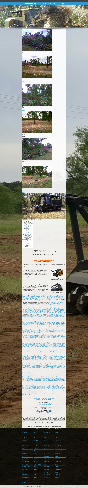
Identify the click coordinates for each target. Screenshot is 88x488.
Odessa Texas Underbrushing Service (36, 377)
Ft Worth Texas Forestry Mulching (44, 316)
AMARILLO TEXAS (36, 434)
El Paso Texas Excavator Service (32, 335)
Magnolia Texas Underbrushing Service (34, 387)
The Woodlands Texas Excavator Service (55, 350)
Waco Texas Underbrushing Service (57, 378)
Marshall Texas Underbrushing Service (45, 387)
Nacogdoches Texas (44, 309)
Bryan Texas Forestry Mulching (29, 320)
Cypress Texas (36, 472)
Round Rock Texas (60, 310)
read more (27, 247)
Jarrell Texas (59, 307)
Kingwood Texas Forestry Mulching (36, 325)
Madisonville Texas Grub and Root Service (52, 365)
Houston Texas (24, 304)
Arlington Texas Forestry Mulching (29, 315)
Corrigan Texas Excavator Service (43, 341)
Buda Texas (35, 458)
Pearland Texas (37, 310)
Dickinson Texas (36, 479)
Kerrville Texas (46, 450)
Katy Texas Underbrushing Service (40, 385)
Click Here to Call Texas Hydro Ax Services (44, 404)
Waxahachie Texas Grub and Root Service (45, 371)
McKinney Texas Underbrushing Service (55, 387)
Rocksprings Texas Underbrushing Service (49, 390)
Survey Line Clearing (31, 300)
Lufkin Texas (52, 308)
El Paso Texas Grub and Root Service (42, 354)
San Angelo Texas (51, 304)
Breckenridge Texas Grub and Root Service (41, 359)
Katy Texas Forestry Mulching (59, 324)
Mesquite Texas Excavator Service (46, 346)
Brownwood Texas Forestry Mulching (48, 320)
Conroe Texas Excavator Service (34, 341)
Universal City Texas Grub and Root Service (33, 371)
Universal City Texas (44, 312)
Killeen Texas (30, 304)
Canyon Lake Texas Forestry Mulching (42, 321)
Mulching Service (24, 479)
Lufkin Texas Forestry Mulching (33, 326)
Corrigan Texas (36, 469)
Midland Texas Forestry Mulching (50, 317)
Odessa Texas (45, 304)
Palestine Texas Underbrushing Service (27, 389)
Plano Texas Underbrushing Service (27, 390)
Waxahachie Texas (51, 312)
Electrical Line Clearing (25, 461)
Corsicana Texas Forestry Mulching (39, 322)
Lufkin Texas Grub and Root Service (42, 365)
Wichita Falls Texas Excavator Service (55, 351)
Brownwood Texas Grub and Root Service (31, 360)
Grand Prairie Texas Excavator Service (27, 343)
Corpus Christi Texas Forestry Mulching (58, 315)
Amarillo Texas (58, 302)
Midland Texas (40, 304)
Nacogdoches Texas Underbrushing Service (34, 388)
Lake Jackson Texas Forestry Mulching (46, 325)
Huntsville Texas (50, 307)
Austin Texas (27, 303)
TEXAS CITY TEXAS (58, 461)
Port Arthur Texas (47, 310)
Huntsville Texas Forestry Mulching (32, 324)
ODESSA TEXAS (46, 479)
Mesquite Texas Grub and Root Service (54, 366)
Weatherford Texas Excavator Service (45, 351)
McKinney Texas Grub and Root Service (43, 366)
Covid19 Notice (24, 450)
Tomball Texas (30, 312)
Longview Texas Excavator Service (29, 345)
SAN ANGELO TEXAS (58, 443)
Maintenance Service (51, 298)
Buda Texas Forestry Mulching (57, 320)
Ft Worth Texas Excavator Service (41, 335)
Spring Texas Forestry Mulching (48, 329)
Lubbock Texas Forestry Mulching (40, 317)
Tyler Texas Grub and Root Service (32, 357)
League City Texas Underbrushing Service (30, 386)
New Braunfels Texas (47, 477)
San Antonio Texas (57, 304)
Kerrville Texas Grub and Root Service (39, 364)
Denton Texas (35, 477)
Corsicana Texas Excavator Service (53, 341)
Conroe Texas (35, 466)
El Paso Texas (49, 303)
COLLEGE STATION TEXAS (37, 464)
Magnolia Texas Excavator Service (58, 345)
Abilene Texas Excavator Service (50, 333)
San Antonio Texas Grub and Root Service (53, 356)
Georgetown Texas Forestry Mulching (45, 323)
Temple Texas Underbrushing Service (27, 378)
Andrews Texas (36, 435)
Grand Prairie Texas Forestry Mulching (55, 323)
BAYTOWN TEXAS (36, 445)
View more (23, 55)
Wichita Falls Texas (57, 477)
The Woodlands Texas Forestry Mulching (34, 331)
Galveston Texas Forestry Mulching (54, 316)
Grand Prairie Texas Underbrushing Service (28, 384)
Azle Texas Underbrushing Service (44, 379)
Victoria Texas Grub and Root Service (42, 357)
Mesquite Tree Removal (59, 298)
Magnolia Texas (46, 466)
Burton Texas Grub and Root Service (52, 360)
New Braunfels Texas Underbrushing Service (57, 388)
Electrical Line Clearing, (30, 297)
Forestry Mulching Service (45, 297)
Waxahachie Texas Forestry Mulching (56, 331)
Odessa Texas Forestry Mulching (59, 317)
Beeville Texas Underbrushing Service (34, 380)
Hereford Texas (44, 307)
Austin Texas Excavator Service (36, 334)
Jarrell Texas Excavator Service (57, 343)
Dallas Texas (44, 303)
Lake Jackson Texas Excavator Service (51, 344)
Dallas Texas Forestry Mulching (26, 316)
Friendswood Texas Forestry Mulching (34, 323)
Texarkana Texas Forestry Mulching (57, 330)
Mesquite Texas (38, 309)
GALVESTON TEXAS (47, 435)
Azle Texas (35, 442)
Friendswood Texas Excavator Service (49, 342)
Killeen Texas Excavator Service (29, 336)
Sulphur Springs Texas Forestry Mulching (36, 330)
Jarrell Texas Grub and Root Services (49, 363)
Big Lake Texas (36, 450)
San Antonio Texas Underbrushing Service (58, 377)
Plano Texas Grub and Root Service (57, 368)
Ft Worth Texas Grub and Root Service (53, 354)
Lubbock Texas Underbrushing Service (56, 376)
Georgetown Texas (32, 307)
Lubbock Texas (34, 304)
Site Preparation (48, 299)
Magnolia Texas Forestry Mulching (53, 326)
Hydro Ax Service (29, 298)
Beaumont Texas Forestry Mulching (48, 315)
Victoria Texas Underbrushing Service (47, 378)
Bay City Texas (36, 443)
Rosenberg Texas (53, 310)
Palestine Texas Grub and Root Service (57, 367)
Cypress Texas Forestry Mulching (48, 322)
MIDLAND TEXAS (46, 472)
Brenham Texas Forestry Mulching (38, 320)
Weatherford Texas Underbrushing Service (58, 393)
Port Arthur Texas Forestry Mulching (32, 328)
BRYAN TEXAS (36, 453)
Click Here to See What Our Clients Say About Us (44, 399)
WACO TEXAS (57, 472)
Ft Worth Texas (54, 303)
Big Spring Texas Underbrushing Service (44, 380)
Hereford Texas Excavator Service (37, 343)
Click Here (27, 226)
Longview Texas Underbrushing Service (41, 386)
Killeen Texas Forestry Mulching (32, 317)
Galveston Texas (59, 303)
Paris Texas (27, 310)
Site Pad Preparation (25, 437)
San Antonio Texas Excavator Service (35, 337)
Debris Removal (48, 296)
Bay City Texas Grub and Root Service (50, 358)
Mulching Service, (25, 299)
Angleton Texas (36, 437)
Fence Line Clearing (37, 297)
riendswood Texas (26, 307)
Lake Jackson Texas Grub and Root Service (51, 364)
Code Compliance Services (26, 448)
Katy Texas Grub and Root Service (29, 364)
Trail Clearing (37, 300)
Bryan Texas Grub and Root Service (52, 359)
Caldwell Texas (36, 461)
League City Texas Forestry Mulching (57, 325)
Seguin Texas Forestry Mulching (40, 329)
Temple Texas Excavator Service (44, 337)
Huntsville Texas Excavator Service (47, 343)
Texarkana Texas (25, 312)
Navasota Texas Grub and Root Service (34, 367)
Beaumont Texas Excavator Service (46, 334)
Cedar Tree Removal (41, 296)
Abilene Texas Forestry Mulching (52, 314)
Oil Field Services (31, 299)
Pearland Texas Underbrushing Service (59, 389)
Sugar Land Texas (46, 311)
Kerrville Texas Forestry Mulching (26, 325)
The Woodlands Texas (37, 312)
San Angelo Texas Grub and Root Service (42, 356)
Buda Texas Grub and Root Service (42, 360)
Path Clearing (37, 299)
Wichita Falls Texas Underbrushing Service (28, 394)
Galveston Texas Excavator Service (51, 335)
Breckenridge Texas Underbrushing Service (56, 380)
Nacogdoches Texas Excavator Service (57, 346)
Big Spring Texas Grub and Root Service (30, 359)
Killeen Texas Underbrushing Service (46, 376)
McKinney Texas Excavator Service (36, 346)
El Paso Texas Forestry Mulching (35, 316)
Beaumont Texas (32, 303)
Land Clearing (39, 298)
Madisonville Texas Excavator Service (48, 345)
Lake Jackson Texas (34, 308)
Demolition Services (54, 296)
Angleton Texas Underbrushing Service (34, 379)
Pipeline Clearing (42, 299)
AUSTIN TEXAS (36, 440)
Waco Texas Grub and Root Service (52, 357)
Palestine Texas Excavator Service (45, 347)
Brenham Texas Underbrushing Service (34, 381)
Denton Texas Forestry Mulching (58, 322)
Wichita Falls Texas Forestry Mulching (34, 332)
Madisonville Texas (57, 308)
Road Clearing (61, 299)
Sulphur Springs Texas (53, 311)
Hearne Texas (46, 440)
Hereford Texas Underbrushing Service (39, 384)
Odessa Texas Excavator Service (57, 336)
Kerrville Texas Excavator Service (40, 344)
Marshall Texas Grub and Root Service (32, 366)
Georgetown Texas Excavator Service (59, 342)
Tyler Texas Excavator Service (53, 337)
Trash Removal (42, 300)
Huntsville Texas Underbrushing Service (50, 384)
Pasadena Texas (31, 310)
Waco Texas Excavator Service (29, 338)
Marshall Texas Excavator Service (27, 346)
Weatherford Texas (58, 312)
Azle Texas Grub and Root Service (40, 358)
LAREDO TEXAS (46, 456)
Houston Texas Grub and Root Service (32, 355)
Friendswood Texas (47, 434)
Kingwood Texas (27, 308)
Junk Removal (34, 298)
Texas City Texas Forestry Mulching (47, 330)
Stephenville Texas (40, 311)
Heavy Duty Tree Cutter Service (55, 297)
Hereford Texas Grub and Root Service (27, 363)
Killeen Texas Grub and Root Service (43, 355)
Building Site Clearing (34, 296)
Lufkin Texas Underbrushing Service (52, 386)
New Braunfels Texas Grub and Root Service (46, 367)
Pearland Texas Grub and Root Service (47, 368)
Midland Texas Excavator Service (47, 336)
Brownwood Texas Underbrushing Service (45, 381)
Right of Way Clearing (54, 299)
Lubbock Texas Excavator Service (38, 336)
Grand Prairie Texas (39, 307)
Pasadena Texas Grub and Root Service (36, 368)
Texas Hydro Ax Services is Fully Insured (44, 412)
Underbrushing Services (25, 445)
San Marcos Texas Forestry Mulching (30, 329)
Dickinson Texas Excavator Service (38, 342)
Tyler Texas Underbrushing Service (37, 378)
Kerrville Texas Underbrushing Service (50, 385)
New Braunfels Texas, (57, 309)
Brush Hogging (28, 296)
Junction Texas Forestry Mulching (50, 324)
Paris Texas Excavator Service (54, 347)
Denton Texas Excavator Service (29, 342)
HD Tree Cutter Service (25, 466)
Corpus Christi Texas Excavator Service (56, 334)
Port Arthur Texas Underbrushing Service (37, 390)
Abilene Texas (53, 302)
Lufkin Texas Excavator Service (39, 345)
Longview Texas (46, 308)
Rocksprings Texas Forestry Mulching (43, 328)
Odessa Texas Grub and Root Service (31, 356)
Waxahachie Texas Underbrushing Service (46, 393)
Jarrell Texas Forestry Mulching (41, 324)
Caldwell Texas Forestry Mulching (32, 321)
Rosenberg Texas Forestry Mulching (53, 328)
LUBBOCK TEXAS (47, 461)
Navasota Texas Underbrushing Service (46, 388)
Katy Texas (55, 307)
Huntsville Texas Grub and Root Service (38, 363)
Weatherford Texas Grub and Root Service (56, 371)
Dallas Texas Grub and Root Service (32, 354)
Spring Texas (34, 311)
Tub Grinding (47, 300)
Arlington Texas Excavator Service (27, 334)
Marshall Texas (27, 309)
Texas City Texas (60, 311)
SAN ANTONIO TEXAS (58, 445)
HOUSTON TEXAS (47, 443)
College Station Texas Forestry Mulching (52, 321)
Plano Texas (42, 310)
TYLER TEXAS (57, 466)
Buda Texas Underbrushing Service (55, 381)
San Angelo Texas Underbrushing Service (46, 377)
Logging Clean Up (45, 298)
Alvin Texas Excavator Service (38, 338)
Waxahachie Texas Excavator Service (35, 351)
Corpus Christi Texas (38, 303)
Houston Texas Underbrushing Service (36, 376)
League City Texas (40, 308)
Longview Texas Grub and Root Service (31, 365)
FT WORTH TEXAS (47, 432)
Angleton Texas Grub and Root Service (30, 358)
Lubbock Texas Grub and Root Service (53, 355)
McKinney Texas (32, 309)
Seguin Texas (29, 311)
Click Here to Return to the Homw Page (27, 223)
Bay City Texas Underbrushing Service (54, 379)
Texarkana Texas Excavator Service (35, 350)
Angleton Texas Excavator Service (46, 338)
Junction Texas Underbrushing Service (30, 385)
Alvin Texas (35, 432)
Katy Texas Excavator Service (32, 344)
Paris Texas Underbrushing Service (38, 389)
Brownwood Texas (36, 456)
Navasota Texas (50, 309)
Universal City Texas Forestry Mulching (46, 331)
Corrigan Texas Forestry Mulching (29, 322)
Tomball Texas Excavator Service (45, 350)
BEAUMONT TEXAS (36, 448)
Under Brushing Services (54, 300)
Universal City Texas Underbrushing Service (35, 393)
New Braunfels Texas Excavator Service (35, 347)
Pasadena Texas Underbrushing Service (48, 389)
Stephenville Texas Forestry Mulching (58, 329)
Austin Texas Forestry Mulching (39, 315)
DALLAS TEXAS (36, 474)
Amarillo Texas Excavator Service (59, 333)
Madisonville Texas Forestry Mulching (43, 326)
